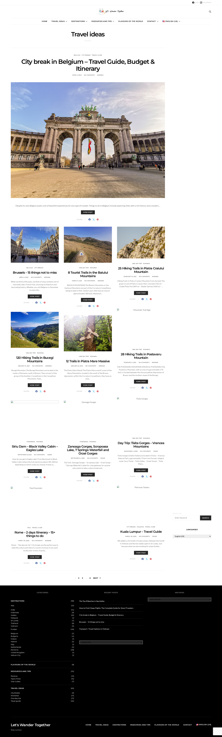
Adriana (100, 75)
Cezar (49, 455)
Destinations (78, 21)
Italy (29, 527)
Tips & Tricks (15, 679)
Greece (14, 639)
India (13, 610)
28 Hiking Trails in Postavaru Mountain (141, 356)
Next (95, 578)
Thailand (14, 623)
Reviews (14, 676)
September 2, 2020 (78, 458)
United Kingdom (18, 652)
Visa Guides (15, 681)
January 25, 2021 (77, 366)
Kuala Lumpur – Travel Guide (141, 531)
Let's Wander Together (30, 725)
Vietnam (14, 626)
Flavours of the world (130, 21)
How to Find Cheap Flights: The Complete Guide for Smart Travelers (106, 608)
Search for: (177, 513)
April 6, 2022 (77, 75)
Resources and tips (101, 21)
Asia (12, 605)
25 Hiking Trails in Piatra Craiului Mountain (141, 270)
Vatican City (15, 655)
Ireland (14, 641)
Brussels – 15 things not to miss (35, 272)
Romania (40, 353)
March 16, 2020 (23, 540)
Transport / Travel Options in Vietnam (94, 629)
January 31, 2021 (24, 366)
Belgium (77, 55)
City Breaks (86, 55)
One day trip (31, 353)
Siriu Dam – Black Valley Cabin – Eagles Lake (35, 448)
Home (44, 21)
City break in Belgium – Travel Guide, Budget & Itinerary (88, 65)
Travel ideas (57, 21)
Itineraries (31, 442)
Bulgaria (14, 636)
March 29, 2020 (131, 536)
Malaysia (140, 527)
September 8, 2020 (25, 455)
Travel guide (97, 55)
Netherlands (16, 647)
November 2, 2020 (131, 451)
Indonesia (15, 612)
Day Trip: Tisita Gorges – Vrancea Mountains (141, 444)
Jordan (14, 615)
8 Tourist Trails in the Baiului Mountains (88, 274)
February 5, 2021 (130, 362)
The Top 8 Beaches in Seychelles (91, 601)
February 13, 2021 (130, 276)
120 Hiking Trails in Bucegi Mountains (34, 359)
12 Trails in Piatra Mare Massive (88, 361)
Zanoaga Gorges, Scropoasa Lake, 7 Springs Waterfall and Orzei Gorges (88, 450)
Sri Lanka (14, 620)
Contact (151, 21)
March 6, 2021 (77, 281)
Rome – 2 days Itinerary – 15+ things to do (35, 534)
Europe (14, 629)
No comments (89, 75)
